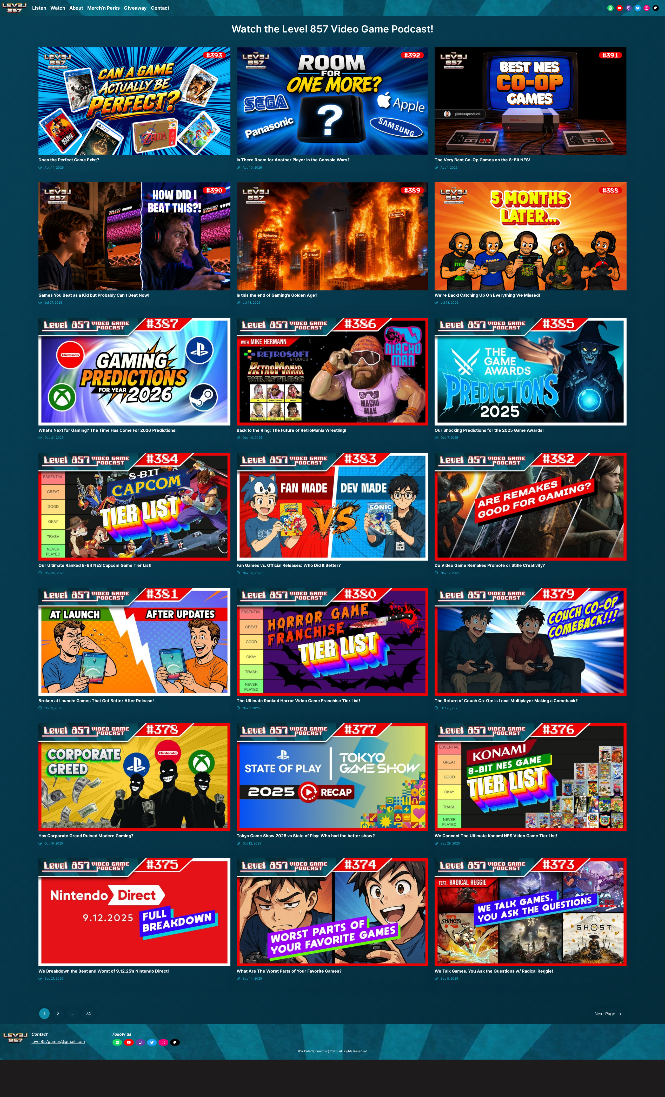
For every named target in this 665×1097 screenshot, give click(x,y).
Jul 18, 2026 (251, 302)
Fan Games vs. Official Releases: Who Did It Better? (289, 565)
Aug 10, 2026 (252, 167)
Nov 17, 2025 (450, 573)
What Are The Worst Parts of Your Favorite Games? (289, 971)
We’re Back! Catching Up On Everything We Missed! (487, 295)
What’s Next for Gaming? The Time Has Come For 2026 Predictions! (107, 430)
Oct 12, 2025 (252, 843)
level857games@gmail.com (58, 1041)
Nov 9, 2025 (53, 708)
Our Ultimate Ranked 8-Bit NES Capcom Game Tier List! (94, 565)
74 (88, 1013)
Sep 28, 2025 (450, 843)
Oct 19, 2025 (53, 843)
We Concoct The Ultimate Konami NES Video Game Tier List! (496, 835)
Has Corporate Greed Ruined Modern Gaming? (86, 835)
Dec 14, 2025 (252, 438)
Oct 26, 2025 (450, 708)
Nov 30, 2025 (54, 573)
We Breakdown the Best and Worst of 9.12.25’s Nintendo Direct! (103, 971)
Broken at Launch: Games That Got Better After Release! (96, 700)
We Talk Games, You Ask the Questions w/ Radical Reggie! (494, 971)
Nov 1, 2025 (251, 708)
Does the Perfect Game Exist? (68, 159)
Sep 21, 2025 (53, 978)
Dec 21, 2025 (53, 438)
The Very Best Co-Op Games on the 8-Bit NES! (482, 159)
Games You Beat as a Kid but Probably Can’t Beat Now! (93, 295)
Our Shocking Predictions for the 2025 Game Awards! (489, 430)
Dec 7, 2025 (449, 438)
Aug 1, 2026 (449, 167)
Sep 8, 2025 (449, 978)
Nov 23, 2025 (252, 573)
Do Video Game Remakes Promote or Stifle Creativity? (490, 565)
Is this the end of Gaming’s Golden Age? (277, 295)
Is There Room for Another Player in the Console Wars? (293, 159)
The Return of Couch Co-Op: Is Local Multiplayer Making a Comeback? (506, 700)
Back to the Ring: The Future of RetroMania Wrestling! (291, 430)
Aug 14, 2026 (54, 167)
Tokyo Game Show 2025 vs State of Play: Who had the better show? (306, 835)
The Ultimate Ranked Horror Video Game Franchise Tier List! (298, 700)
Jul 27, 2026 (53, 302)
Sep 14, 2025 (252, 978)
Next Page (608, 1013)
